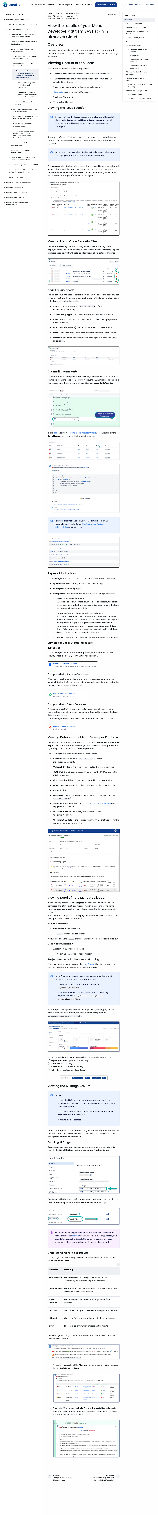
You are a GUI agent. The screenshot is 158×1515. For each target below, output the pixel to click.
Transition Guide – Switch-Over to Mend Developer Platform (23, 35)
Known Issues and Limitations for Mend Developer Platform (23, 158)
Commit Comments (133, 41)
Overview (128, 19)
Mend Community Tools (15, 197)
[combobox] (139, 4)
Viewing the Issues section (136, 27)
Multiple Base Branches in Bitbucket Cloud (23, 125)
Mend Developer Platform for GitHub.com (20, 144)
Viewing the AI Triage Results (137, 91)
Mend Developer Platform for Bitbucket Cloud (22, 50)
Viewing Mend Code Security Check (137, 32)
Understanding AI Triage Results (140, 98)
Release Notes (38, 4)
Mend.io (75, 1235)
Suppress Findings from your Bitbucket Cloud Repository (27, 85)
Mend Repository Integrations (17, 19)
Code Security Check (136, 38)
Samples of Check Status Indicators (137, 50)
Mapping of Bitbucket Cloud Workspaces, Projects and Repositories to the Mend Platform (23, 134)
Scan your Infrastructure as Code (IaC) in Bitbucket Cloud (25, 117)
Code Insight (59, 92)
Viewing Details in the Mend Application (136, 79)
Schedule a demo (106, 4)
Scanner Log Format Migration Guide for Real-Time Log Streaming (22, 171)
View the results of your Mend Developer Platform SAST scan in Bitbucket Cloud (25, 74)
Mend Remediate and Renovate (18, 182)
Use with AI (112, 14)
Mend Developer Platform (18, 29)
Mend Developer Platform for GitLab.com (20, 151)
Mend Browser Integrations (16, 192)
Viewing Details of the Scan (134, 23)
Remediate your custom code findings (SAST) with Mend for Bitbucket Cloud (27, 94)
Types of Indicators (133, 45)
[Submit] (125, 5)
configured (89, 964)
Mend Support (66, 4)
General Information (16, 177)
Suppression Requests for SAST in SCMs (23, 165)
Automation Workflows (100, 803)
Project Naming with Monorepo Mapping (140, 85)
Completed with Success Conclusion (139, 60)
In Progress (134, 55)
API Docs (52, 4)
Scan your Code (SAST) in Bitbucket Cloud (23, 65)
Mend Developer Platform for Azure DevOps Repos (24, 43)
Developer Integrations (63, 16)
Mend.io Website (84, 4)
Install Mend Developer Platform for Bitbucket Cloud (25, 57)
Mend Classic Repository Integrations (23, 24)
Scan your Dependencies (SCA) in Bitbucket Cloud (25, 110)
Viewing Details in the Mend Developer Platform (136, 73)
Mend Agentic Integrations (16, 14)
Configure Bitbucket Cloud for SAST (25, 103)
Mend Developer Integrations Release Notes (17, 203)
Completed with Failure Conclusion (139, 67)
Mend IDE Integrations (14, 187)
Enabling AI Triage (135, 94)
